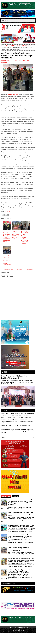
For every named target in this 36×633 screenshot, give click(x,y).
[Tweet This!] (7, 211)
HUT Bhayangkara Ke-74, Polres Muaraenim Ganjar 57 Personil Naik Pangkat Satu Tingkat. (6, 236)
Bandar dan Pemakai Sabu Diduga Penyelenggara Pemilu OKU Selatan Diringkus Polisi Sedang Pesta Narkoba (25, 237)
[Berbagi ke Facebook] (8, 215)
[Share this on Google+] (9, 211)
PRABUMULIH (20, 45)
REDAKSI (18, 629)
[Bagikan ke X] (6, 215)
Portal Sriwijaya (29, 632)
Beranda (19, 269)
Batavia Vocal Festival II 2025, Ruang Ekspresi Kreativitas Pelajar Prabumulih (15, 377)
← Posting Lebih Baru (7, 269)
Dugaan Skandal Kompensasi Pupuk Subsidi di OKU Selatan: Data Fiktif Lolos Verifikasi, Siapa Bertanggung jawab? (17, 430)
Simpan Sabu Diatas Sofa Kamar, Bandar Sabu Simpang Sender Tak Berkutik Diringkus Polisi (7, 260)
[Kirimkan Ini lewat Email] (3, 215)
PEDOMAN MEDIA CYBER (18, 630)
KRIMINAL (13, 45)
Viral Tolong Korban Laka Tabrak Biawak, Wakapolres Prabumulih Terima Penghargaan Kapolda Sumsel (17, 55)
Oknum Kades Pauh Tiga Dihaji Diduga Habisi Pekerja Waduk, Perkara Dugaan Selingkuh (21, 526)
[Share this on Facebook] (5, 211)
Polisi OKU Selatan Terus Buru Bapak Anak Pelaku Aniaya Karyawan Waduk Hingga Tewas (16, 418)
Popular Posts (6, 496)
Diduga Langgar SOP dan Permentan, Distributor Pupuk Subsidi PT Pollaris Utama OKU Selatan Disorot (17, 414)
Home (3, 45)
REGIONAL (28, 45)
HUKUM (8, 45)
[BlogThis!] (4, 215)
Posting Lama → (30, 269)
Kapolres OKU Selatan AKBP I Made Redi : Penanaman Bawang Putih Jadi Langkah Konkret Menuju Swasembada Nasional (20, 536)
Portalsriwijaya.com (12, 94)
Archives (15, 496)
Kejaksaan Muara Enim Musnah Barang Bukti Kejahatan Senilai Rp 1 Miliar (16, 235)
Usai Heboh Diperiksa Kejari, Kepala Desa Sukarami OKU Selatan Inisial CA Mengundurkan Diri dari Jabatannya (20, 571)
